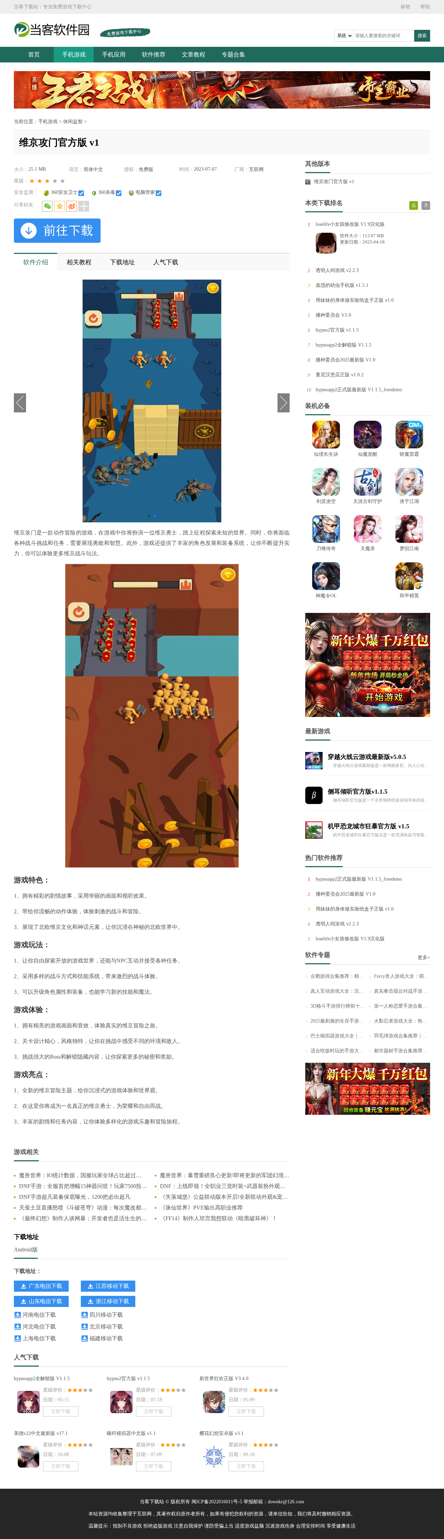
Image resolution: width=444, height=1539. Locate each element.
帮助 (425, 6)
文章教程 (193, 54)
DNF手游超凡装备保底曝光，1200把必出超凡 (74, 1197)
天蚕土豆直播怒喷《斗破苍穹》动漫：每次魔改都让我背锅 (83, 1208)
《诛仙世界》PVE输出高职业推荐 (201, 1208)
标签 (405, 6)
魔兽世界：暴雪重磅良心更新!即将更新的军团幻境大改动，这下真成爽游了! (224, 1175)
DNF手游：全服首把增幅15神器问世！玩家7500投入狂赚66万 (83, 1186)
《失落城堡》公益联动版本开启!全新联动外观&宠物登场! (224, 1197)
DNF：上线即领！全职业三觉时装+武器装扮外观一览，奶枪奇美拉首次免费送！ (222, 1186)
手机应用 (114, 54)
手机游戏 (74, 54)
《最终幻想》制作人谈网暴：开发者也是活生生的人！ (80, 1218)
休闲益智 (73, 121)
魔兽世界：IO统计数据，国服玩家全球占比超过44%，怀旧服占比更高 (77, 1175)
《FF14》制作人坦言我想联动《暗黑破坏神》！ (218, 1218)
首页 (34, 54)
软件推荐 (153, 54)
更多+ (424, 957)
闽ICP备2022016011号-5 (216, 1501)
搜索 (422, 35)
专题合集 (233, 54)
